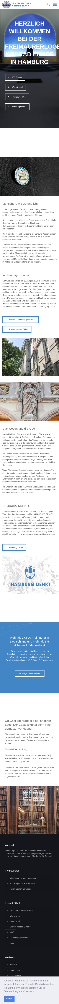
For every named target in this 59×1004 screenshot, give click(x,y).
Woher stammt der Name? (21, 910)
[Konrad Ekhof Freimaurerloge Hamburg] (17, 4)
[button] (36, 991)
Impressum (15, 970)
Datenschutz (15, 975)
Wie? (12, 932)
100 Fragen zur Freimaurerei (22, 883)
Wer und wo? (15, 916)
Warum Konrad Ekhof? (20, 927)
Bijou (12, 943)
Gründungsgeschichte (19, 937)
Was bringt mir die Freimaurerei (23, 878)
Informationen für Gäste (20, 889)
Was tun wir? (15, 921)
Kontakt (13, 965)
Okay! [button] (9, 998)
